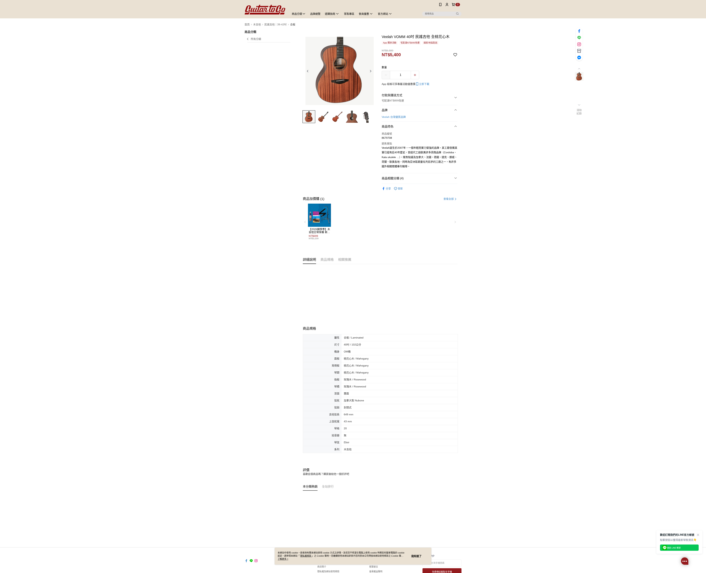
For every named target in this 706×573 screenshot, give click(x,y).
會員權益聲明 (375, 571)
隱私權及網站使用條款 (328, 571)
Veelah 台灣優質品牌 (394, 116)
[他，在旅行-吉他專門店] (265, 10)
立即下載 (424, 84)
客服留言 (373, 566)
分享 (388, 188)
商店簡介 (321, 566)
